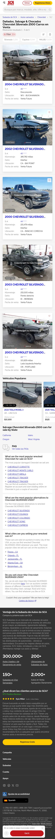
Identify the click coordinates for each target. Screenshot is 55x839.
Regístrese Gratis (27, 742)
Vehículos (7, 759)
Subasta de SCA (10, 17)
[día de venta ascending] (43, 34)
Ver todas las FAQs (20, 449)
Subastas (7, 765)
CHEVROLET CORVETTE (19, 467)
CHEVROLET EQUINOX (18, 514)
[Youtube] (17, 785)
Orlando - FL (13, 555)
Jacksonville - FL (15, 559)
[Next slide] (47, 62)
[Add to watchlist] (49, 48)
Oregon (6, 439)
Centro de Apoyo (26, 601)
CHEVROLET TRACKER (18, 478)
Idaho (30, 435)
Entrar (27, 3)
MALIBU (45, 40)
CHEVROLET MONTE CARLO (20, 470)
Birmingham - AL (15, 566)
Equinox (28, 40)
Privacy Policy (36, 823)
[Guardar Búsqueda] (50, 34)
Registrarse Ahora (42, 3)
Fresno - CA (13, 552)
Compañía (7, 752)
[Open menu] (4, 2)
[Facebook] (8, 785)
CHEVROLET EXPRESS (18, 525)
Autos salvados (27, 17)
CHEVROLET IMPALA (17, 474)
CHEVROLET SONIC (16, 521)
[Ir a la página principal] (10, 3)
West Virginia (34, 439)
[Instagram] (4, 785)
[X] (13, 785)
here (23, 584)
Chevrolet (41, 17)
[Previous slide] (7, 62)
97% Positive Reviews (12, 694)
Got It (27, 833)
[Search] (50, 9)
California (7, 435)
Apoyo (5, 778)
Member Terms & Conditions (17, 825)
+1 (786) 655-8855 (10, 808)
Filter (9, 34)
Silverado (11, 40)
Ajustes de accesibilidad (19, 794)
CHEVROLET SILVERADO (19, 511)
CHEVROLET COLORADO (19, 518)
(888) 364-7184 (25, 808)
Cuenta (6, 772)
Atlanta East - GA (15, 563)
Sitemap (29, 825)
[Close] (42, 828)
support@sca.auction (42, 808)
